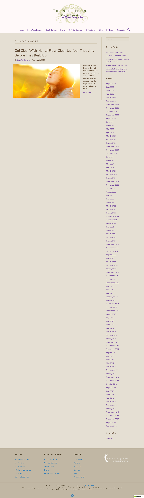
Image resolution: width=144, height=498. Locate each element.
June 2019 (110, 290)
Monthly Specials (50, 459)
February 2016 (111, 405)
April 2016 (110, 398)
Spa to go (18, 473)
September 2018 (112, 311)
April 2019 (110, 293)
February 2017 (111, 370)
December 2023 (112, 181)
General (109, 438)
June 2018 (110, 321)
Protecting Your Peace (114, 52)
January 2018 (111, 339)
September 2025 (112, 115)
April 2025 (110, 132)
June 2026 (110, 87)
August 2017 (111, 353)
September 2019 (112, 283)
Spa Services (19, 463)
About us (77, 466)
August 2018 (111, 314)
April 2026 (110, 94)
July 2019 (110, 286)
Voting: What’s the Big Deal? (117, 65)
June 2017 (110, 359)
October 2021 (111, 220)
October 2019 (111, 279)
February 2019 (111, 297)
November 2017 (112, 345)
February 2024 (111, 174)
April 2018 (110, 328)
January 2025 (111, 143)
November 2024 (112, 150)
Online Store (90, 30)
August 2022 (111, 192)
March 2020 (111, 262)
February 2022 (111, 209)
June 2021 (110, 227)
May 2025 (110, 129)
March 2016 (111, 401)
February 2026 (111, 101)
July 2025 (110, 122)
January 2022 (111, 213)
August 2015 (111, 422)
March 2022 (111, 206)
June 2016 (110, 391)
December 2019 (112, 272)
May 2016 (110, 394)
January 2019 (111, 300)
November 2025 (112, 108)
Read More (87, 92)
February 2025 (111, 139)
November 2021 (112, 216)
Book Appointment (34, 30)
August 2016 (111, 387)
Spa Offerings (51, 30)
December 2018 (112, 304)
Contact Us (120, 30)
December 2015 (112, 412)
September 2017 (112, 349)
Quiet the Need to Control (116, 56)
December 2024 (112, 146)
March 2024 (111, 171)
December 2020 (112, 244)
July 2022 (110, 195)
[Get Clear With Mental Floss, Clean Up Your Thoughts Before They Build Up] (46, 80)
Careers (77, 470)
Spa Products (20, 466)
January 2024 (111, 178)
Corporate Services (22, 477)
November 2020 (112, 248)
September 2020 (112, 251)
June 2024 (110, 160)
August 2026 (111, 83)
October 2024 (111, 153)
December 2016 (112, 377)
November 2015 (112, 415)
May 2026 (110, 90)
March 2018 (111, 331)
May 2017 (110, 363)
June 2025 (110, 125)
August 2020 (111, 255)
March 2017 (111, 366)
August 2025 (111, 118)
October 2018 (111, 307)
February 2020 (111, 265)
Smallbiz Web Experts (91, 486)
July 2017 (110, 356)
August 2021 (111, 223)
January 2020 (111, 269)
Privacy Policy (79, 477)
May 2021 (110, 230)
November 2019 (112, 276)
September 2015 (112, 419)
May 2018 (110, 325)
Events (62, 30)
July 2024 (110, 157)
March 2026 (111, 97)
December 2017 (112, 342)
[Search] (128, 30)
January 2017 (111, 373)
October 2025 (111, 111)
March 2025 (111, 136)
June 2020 (110, 258)
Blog (101, 30)
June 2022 (110, 199)
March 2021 (111, 234)
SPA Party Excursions (23, 470)
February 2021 (111, 237)
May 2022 (110, 202)
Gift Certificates (75, 30)
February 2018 (111, 335)
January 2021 (111, 241)
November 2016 (112, 380)
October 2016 (111, 384)
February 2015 (111, 426)
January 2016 (111, 408)
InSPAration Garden (52, 473)
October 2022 (111, 188)
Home (21, 30)
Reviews (109, 30)
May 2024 (110, 164)
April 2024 (110, 167)
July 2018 (110, 318)
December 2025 (112, 104)
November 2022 (112, 185)
